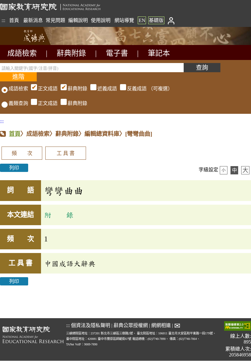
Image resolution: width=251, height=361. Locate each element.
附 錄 (58, 215)
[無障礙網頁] (237, 326)
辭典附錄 (71, 53)
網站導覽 (124, 20)
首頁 (14, 20)
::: (3, 20)
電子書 (117, 53)
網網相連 (161, 325)
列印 (14, 167)
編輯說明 (78, 20)
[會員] (171, 20)
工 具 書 (66, 153)
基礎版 (156, 20)
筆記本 (159, 53)
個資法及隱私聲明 (90, 325)
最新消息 (33, 20)
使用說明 (101, 20)
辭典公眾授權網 (131, 325)
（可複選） (105, 88)
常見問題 (55, 20)
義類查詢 (18, 103)
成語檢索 (22, 53)
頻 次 (22, 153)
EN (142, 20)
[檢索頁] (30, 43)
